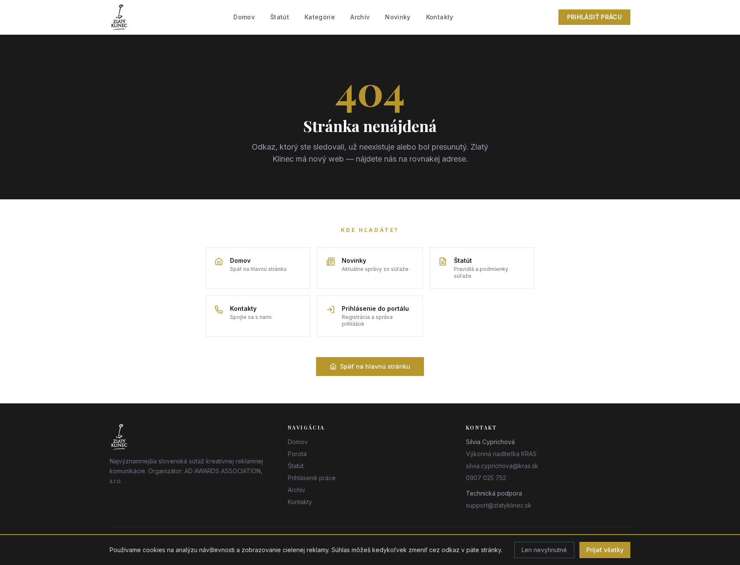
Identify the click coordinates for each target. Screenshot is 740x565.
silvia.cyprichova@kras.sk (502, 465)
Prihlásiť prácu (594, 17)
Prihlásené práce (312, 477)
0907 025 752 (486, 477)
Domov (244, 17)
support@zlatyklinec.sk (498, 505)
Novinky (397, 17)
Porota (297, 453)
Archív (360, 17)
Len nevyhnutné (544, 549)
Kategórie (319, 17)
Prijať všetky (605, 549)
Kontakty (440, 17)
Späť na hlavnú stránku (375, 366)
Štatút (279, 17)
